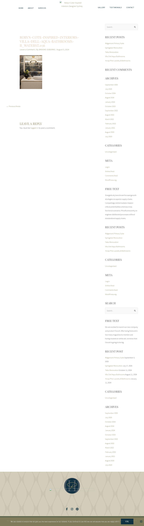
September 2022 (111, 110)
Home (21, 8)
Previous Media (13, 106)
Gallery (101, 7)
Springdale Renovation (113, 48)
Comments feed (111, 175)
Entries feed (109, 171)
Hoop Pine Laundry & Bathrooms (117, 60)
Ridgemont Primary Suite (114, 43)
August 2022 (109, 115)
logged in (34, 128)
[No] (141, 521)
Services (42, 8)
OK (127, 521)
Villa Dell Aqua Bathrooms (115, 56)
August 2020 (109, 132)
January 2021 (110, 128)
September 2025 (111, 84)
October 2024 (110, 93)
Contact (130, 7)
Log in (107, 167)
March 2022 (109, 119)
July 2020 (108, 136)
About (31, 8)
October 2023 (110, 106)
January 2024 (110, 102)
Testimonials (116, 7)
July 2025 (108, 89)
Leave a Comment (27, 49)
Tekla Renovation (111, 52)
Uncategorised (110, 152)
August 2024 (109, 97)
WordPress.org (110, 180)
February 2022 (110, 123)
